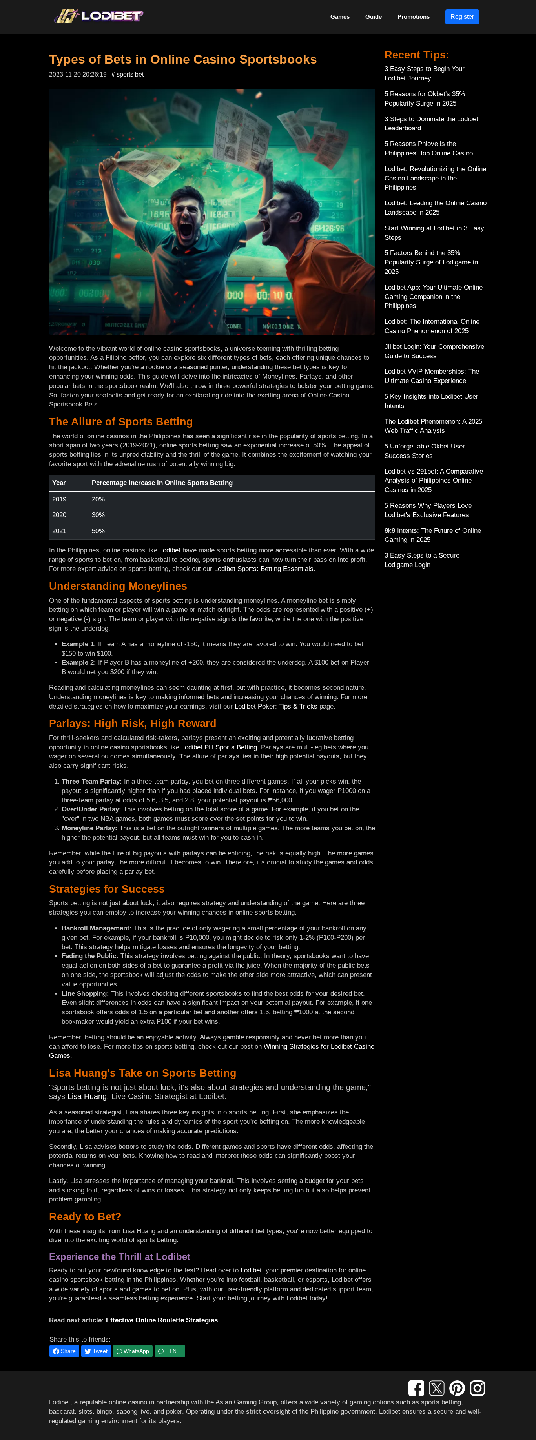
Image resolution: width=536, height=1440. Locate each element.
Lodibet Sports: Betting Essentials (264, 568)
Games (340, 16)
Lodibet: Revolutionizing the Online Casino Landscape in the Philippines (435, 178)
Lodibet (169, 550)
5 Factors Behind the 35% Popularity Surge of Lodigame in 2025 (431, 262)
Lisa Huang (87, 1096)
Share (67, 1351)
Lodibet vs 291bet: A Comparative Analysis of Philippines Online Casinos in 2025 (434, 481)
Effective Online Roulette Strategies (162, 1320)
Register (462, 16)
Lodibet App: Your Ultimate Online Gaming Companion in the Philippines (434, 297)
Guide (373, 16)
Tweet (99, 1351)
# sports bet (127, 74)
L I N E (173, 1351)
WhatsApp (135, 1351)
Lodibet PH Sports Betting (219, 747)
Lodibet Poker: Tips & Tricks (276, 706)
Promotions (413, 16)
